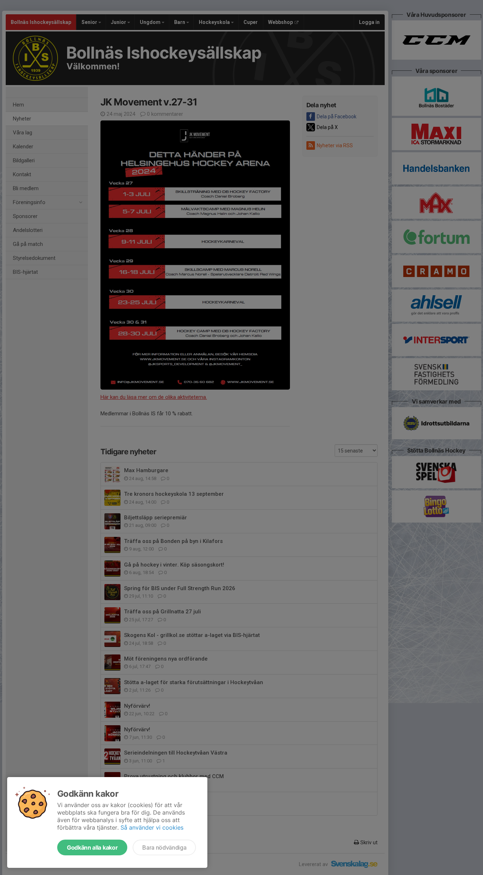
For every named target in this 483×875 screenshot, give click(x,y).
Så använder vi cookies (151, 827)
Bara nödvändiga (164, 847)
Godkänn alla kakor (92, 847)
